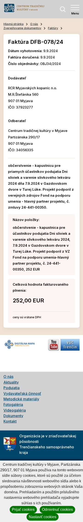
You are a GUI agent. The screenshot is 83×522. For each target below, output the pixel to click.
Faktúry (53, 28)
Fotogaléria (13, 404)
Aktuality (11, 382)
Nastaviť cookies (42, 517)
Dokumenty (13, 415)
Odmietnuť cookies (57, 509)
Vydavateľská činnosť (22, 393)
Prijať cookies (23, 509)
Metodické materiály (21, 399)
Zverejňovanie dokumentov (22, 28)
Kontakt (10, 421)
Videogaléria (14, 410)
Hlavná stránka (13, 24)
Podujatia (11, 387)
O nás (34, 24)
